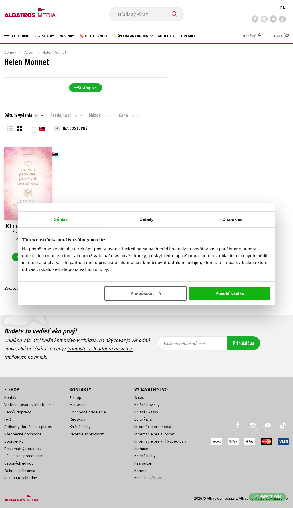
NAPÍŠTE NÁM (270, 496)
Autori (29, 52)
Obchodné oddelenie (88, 412)
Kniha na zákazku (148, 477)
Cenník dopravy (17, 412)
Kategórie (20, 36)
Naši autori (143, 463)
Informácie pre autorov (154, 434)
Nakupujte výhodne (20, 477)
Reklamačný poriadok (22, 448)
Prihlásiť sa (243, 343)
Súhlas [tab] (61, 219)
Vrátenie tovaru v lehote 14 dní (30, 404)
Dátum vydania (18, 115)
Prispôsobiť (142, 293)
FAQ (7, 419)
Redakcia (77, 419)
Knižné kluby (80, 426)
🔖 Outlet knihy (93, 36)
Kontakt (187, 36)
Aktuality (166, 36)
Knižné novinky (147, 404)
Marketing (78, 404)
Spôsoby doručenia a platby (28, 426)
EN (283, 8)
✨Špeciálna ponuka (131, 36)
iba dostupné (75, 128)
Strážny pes (87, 87)
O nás (139, 397)
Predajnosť (60, 115)
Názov (95, 115)
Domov (10, 52)
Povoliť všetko (229, 293)
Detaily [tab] (147, 219)
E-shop (75, 397)
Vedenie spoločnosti (87, 434)
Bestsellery (44, 36)
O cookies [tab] (232, 219)
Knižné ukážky (146, 412)
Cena (123, 115)
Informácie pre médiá (152, 426)
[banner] (30, 10)
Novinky (67, 36)
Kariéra (140, 470)
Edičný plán (143, 419)
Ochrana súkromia (19, 470)
